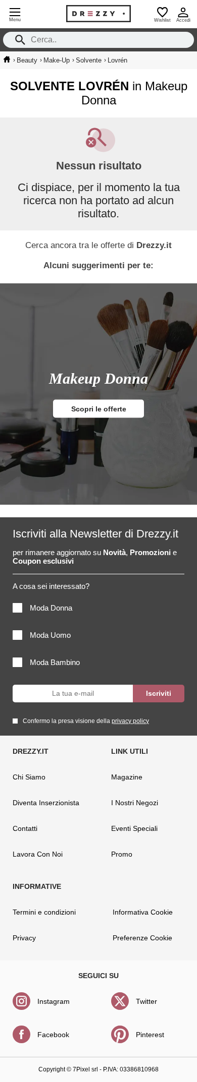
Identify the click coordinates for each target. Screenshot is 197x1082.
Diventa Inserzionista (46, 803)
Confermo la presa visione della (86, 721)
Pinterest (150, 1035)
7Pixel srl (85, 1069)
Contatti (25, 828)
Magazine (126, 777)
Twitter (146, 1001)
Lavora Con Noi (38, 854)
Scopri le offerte (98, 409)
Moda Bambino (55, 662)
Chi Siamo (29, 777)
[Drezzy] (98, 13)
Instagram (53, 1001)
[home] (7, 59)
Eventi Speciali (134, 828)
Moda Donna (51, 608)
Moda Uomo (50, 635)
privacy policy (130, 721)
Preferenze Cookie (142, 938)
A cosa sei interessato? (51, 586)
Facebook (53, 1035)
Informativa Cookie (143, 912)
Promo (121, 854)
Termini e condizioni (44, 912)
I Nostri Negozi (134, 803)
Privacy (24, 938)
